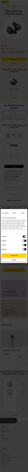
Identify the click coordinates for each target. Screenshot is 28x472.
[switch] (24, 241)
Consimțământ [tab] (5, 213)
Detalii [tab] (14, 213)
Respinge (14, 259)
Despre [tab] (23, 213)
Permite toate (14, 255)
